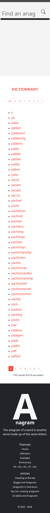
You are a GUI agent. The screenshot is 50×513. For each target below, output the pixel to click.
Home (25, 449)
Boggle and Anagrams (25, 482)
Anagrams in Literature (25, 486)
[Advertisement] (25, 50)
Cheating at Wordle (25, 478)
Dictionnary (25, 462)
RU (35, 466)
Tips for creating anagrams (25, 491)
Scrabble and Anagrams (25, 495)
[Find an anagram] (43, 11)
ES (25, 466)
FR (14, 466)
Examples (25, 457)
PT (29, 466)
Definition (25, 453)
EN (19, 466)
